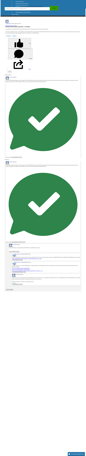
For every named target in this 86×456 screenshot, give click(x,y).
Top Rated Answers (8, 74)
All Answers (7, 159)
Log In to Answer (9, 289)
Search (54, 8)
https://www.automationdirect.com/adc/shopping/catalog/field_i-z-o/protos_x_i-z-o (27, 270)
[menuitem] (48, 1)
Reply (20, 242)
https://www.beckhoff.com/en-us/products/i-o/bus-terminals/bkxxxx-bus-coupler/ (27, 258)
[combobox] (31, 8)
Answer (30, 58)
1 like (20, 157)
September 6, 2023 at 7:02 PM (11, 25)
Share (29, 69)
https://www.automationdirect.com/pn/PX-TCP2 (21, 269)
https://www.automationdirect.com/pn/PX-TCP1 (21, 268)
